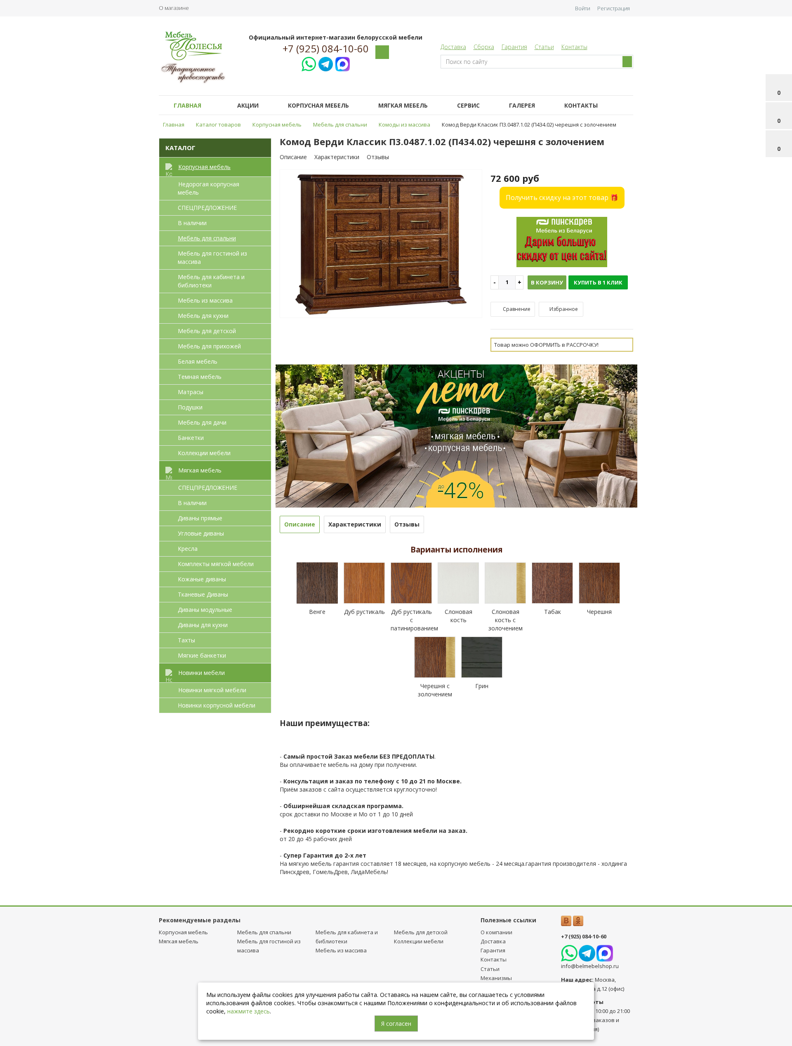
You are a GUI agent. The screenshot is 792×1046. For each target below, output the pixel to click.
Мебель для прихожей (209, 346)
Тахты (186, 640)
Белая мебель (197, 361)
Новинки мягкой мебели (212, 690)
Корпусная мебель (318, 105)
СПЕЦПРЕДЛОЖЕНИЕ (207, 208)
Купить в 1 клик (598, 282)
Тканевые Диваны (203, 594)
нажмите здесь (248, 1011)
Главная (187, 105)
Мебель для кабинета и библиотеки (211, 281)
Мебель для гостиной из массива (212, 257)
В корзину (547, 282)
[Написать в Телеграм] (325, 63)
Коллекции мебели (204, 453)
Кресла (188, 548)
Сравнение (516, 309)
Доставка (453, 47)
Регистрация (613, 8)
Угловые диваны (201, 533)
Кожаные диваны (202, 579)
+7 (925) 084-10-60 (326, 48)
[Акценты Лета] (457, 435)
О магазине (174, 8)
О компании (496, 932)
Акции (248, 105)
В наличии (192, 223)
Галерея (522, 105)
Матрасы (190, 392)
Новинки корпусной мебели (216, 705)
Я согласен (396, 1023)
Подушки (190, 407)
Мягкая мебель (403, 105)
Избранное (563, 309)
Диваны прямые (200, 518)
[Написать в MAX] (342, 63)
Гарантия (514, 47)
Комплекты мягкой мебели (216, 564)
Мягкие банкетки (202, 655)
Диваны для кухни (203, 625)
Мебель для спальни (207, 238)
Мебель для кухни (203, 316)
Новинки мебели (201, 673)
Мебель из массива (205, 300)
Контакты (574, 47)
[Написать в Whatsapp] (309, 63)
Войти (582, 8)
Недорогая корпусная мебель (208, 188)
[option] (381, 244)
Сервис (468, 105)
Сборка (484, 47)
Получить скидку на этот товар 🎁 (562, 197)
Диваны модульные (205, 609)
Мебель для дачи (202, 422)
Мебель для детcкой (207, 331)
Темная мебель (200, 377)
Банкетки (191, 438)
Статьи (544, 47)
